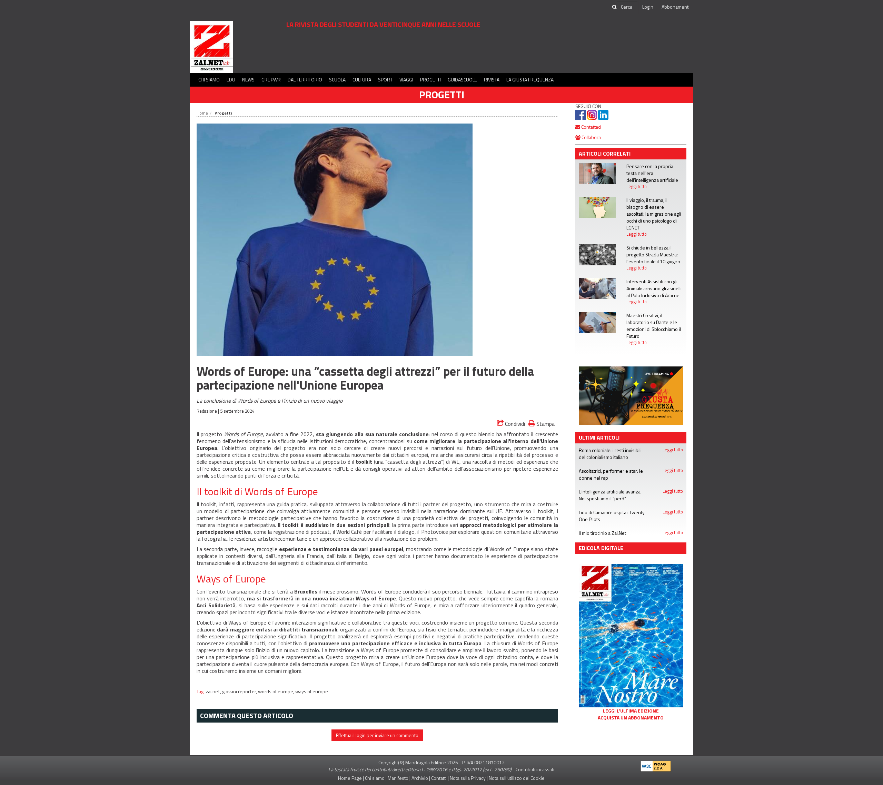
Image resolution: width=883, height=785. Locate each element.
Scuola (337, 79)
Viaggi (406, 79)
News (248, 79)
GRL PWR (271, 79)
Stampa (545, 423)
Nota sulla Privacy (468, 778)
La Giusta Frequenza (530, 79)
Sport (385, 79)
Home (202, 113)
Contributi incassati (535, 769)
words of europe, (276, 691)
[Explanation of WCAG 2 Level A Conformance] (656, 764)
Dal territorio (305, 79)
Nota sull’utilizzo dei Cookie (517, 778)
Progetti (430, 79)
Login (647, 6)
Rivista (491, 79)
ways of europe (311, 691)
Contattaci (590, 126)
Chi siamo (209, 79)
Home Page (350, 778)
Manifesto (398, 778)
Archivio (419, 778)
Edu (231, 79)
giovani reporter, (240, 691)
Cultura (362, 79)
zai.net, (214, 691)
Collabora (591, 137)
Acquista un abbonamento (631, 717)
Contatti (439, 778)
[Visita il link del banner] (631, 395)
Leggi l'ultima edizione (631, 710)
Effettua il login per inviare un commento (377, 735)
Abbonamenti (675, 6)
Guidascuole (462, 79)
